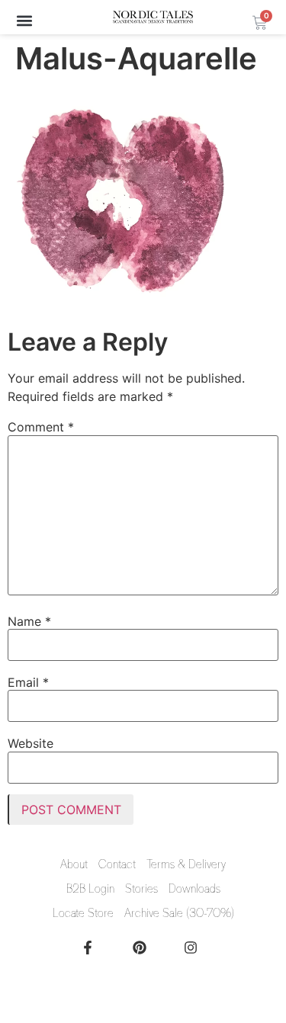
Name (29, 621)
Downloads (194, 889)
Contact (117, 864)
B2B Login (90, 889)
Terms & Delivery (186, 864)
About (74, 864)
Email (28, 682)
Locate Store (83, 913)
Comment (41, 427)
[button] (24, 20)
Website (30, 743)
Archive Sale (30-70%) (179, 913)
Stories (141, 889)
